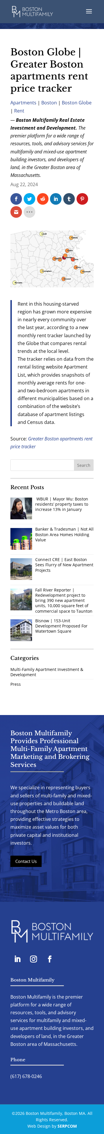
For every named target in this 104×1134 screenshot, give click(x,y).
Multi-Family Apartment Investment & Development (46, 672)
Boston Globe (77, 102)
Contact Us (26, 861)
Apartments (23, 102)
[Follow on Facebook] (50, 959)
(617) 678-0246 (26, 1076)
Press (15, 684)
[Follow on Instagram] (33, 959)
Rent (19, 111)
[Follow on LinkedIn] (17, 959)
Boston (49, 102)
